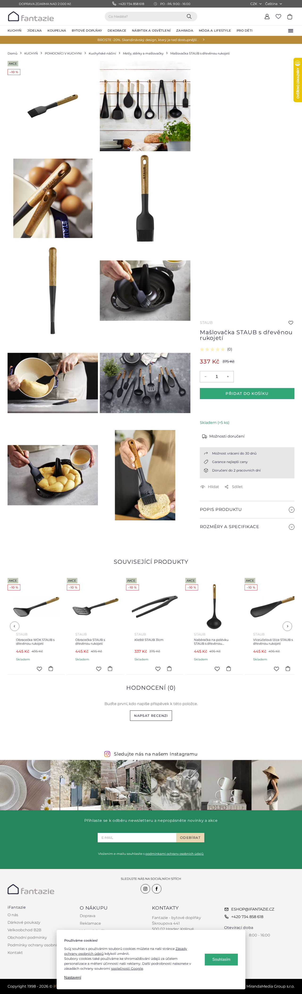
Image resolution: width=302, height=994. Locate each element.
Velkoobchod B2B (24, 930)
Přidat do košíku (247, 393)
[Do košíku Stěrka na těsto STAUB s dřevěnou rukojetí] (288, 668)
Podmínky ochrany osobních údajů (40, 945)
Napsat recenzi (151, 716)
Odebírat (190, 837)
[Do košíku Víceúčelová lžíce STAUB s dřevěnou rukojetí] (228, 668)
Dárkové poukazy (24, 922)
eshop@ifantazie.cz (252, 909)
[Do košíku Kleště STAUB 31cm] (110, 668)
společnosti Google (127, 968)
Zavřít (211, 538)
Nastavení (72, 978)
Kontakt (15, 952)
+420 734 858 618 (247, 917)
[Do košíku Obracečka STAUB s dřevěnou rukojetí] (50, 668)
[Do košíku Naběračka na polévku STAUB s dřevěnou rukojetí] (169, 668)
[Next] (287, 626)
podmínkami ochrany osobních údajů (174, 854)
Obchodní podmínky (27, 937)
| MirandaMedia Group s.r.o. (264, 986)
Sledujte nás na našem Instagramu (156, 754)
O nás (13, 915)
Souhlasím (221, 959)
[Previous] (14, 626)
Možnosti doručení (226, 436)
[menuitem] (15, 30)
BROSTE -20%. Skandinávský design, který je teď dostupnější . (147, 40)
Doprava (87, 916)
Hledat (190, 16)
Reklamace (90, 923)
